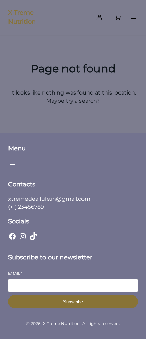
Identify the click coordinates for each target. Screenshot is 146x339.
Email (15, 273)
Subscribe (73, 301)
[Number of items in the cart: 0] (118, 17)
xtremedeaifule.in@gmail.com (49, 199)
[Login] (99, 17)
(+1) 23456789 (26, 207)
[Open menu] (134, 17)
